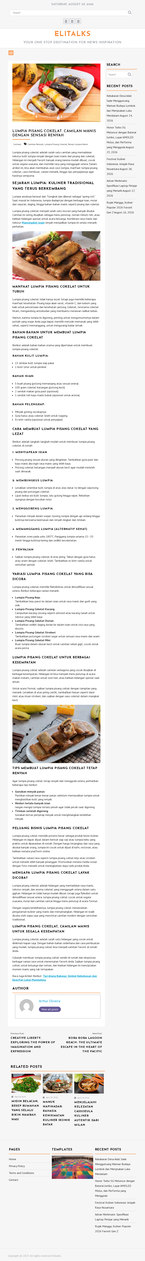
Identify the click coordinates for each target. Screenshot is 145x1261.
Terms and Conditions (21, 1173)
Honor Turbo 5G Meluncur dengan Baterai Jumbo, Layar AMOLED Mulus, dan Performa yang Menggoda (121, 137)
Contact (13, 1180)
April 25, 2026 (51, 1097)
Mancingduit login (33, 222)
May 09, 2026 (20, 1096)
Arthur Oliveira (70, 116)
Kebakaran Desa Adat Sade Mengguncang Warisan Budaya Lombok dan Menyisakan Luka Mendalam (121, 105)
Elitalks (72, 34)
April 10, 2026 (83, 1098)
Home (12, 1159)
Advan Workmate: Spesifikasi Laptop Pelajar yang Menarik (122, 185)
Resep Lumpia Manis (78, 144)
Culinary (17, 144)
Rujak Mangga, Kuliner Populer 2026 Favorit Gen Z (120, 207)
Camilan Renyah (35, 144)
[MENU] (11, 52)
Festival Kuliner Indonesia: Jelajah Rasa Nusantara (120, 164)
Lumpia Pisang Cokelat (56, 144)
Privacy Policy (17, 1166)
